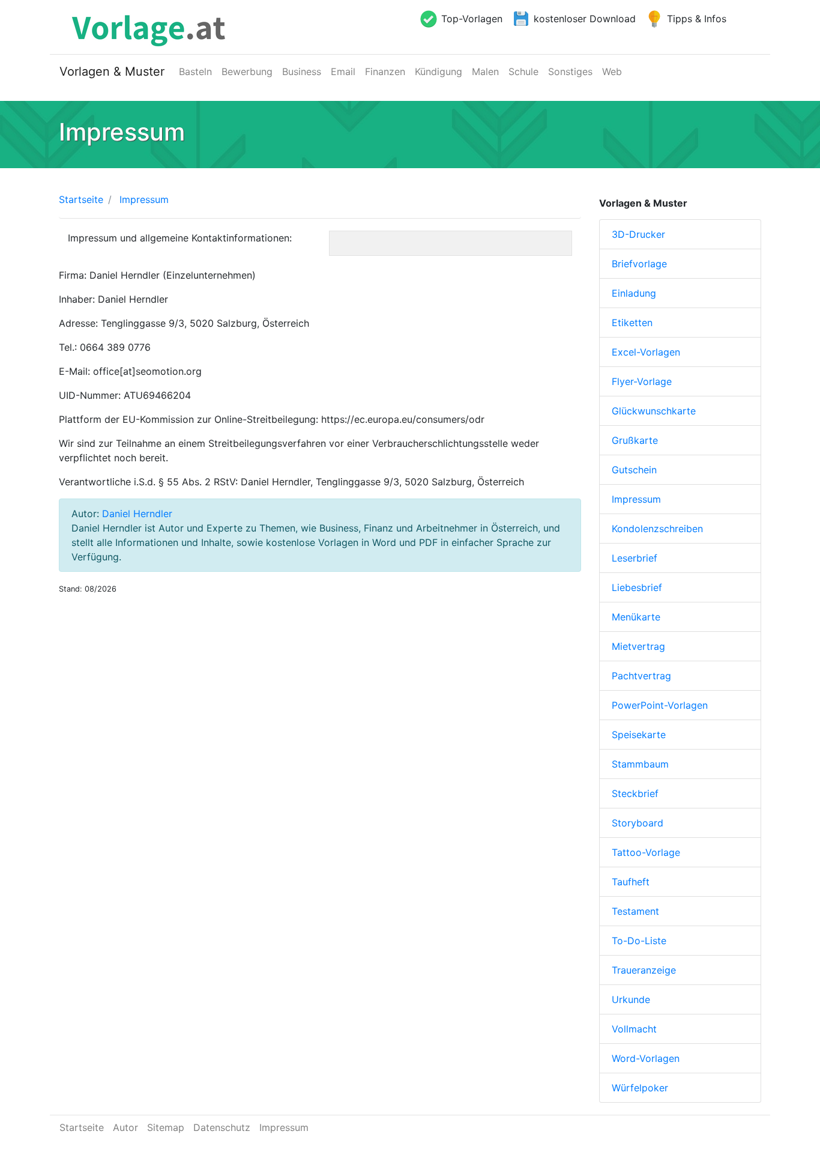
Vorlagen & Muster (111, 71)
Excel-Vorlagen (646, 352)
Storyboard (637, 823)
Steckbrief (635, 793)
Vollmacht (634, 1029)
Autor (125, 1127)
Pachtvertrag (641, 676)
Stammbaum (640, 764)
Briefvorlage (639, 264)
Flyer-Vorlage (642, 381)
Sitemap (165, 1127)
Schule (523, 71)
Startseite (81, 199)
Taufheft (631, 882)
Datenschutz (221, 1127)
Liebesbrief (637, 587)
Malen (485, 71)
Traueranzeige (644, 970)
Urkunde (631, 999)
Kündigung (438, 71)
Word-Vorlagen (646, 1058)
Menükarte (636, 617)
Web (612, 71)
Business (301, 71)
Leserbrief (634, 558)
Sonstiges (570, 71)
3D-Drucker (638, 234)
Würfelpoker (640, 1088)
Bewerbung (247, 71)
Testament (635, 911)
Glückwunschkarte (654, 411)
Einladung (634, 293)
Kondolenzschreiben (657, 529)
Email (343, 71)
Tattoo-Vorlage (646, 852)
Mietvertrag (638, 646)
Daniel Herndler (137, 514)
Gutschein (634, 470)
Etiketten (632, 323)
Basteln (195, 71)
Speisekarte (639, 735)
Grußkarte (635, 440)
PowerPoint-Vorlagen (660, 705)
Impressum (636, 499)
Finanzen (385, 71)
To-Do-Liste (639, 941)
